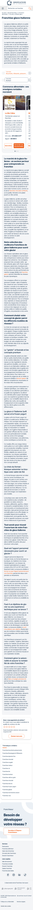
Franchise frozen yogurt (9, 786)
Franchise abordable (8, 870)
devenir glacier (21, 378)
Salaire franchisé (7, 868)
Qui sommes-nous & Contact (24, 895)
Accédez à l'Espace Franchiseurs (14, 831)
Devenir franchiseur (7, 855)
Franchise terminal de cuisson (10, 792)
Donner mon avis (16, 736)
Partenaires (5, 846)
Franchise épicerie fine (8, 756)
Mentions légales (21, 901)
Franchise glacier (7, 789)
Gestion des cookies (6, 906)
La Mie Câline (10, 113)
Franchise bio (6, 771)
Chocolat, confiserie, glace (15, 14)
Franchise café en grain (9, 777)
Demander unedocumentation (18, 145)
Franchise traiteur (7, 765)
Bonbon (8, 79)
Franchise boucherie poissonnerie (12, 750)
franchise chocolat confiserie (18, 191)
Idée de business (7, 861)
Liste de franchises (12, 12)
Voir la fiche (8, 145)
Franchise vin (6, 768)
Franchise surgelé (7, 762)
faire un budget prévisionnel (17, 679)
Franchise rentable (7, 864)
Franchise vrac (6, 795)
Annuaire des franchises (9, 853)
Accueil (4, 12)
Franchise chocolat (7, 759)
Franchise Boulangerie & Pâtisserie (12, 753)
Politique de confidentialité (7, 901)
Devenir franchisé (7, 866)
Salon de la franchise (8, 851)
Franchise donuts (7, 783)
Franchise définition (7, 848)
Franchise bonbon (7, 774)
